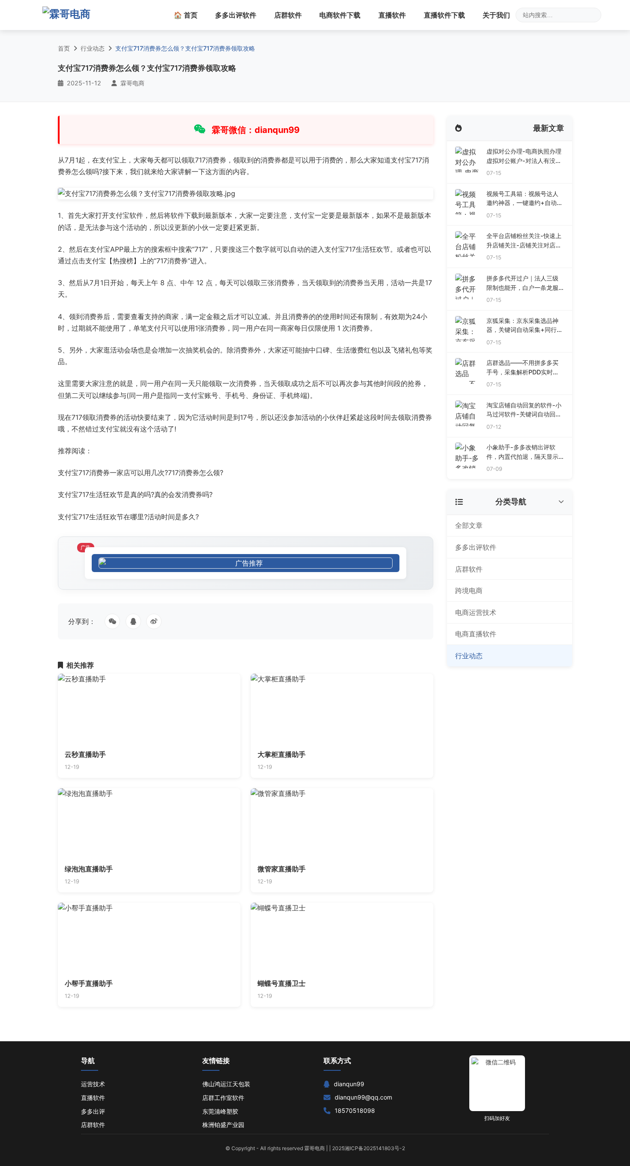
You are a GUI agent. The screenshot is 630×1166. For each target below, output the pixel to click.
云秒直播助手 (85, 754)
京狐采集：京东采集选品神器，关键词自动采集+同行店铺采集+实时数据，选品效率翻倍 (524, 325)
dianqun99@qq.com (363, 1097)
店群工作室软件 (223, 1097)
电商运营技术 (475, 612)
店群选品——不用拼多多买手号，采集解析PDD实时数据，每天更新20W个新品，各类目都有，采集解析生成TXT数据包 (523, 368)
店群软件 (288, 15)
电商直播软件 (475, 634)
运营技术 (93, 1084)
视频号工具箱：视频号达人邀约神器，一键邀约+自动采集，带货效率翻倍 (524, 199)
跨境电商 (469, 590)
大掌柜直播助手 (282, 754)
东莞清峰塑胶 (220, 1111)
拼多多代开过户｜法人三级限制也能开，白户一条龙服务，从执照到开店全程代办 (522, 283)
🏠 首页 (186, 15)
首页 (64, 48)
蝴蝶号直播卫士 (282, 983)
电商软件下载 (339, 15)
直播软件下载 (444, 15)
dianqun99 (349, 1084)
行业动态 (93, 48)
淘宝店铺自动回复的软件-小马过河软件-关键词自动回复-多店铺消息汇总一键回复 (523, 410)
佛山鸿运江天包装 (226, 1084)
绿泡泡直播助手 (89, 869)
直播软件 (392, 15)
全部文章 (469, 525)
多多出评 (93, 1111)
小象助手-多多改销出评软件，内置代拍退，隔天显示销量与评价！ (522, 452)
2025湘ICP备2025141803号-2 (368, 1148)
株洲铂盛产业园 (223, 1124)
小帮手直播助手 (89, 983)
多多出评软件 (235, 15)
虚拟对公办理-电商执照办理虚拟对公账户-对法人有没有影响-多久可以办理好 (523, 156)
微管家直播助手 (282, 869)
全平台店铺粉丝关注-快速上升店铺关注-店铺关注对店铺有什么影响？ (523, 241)
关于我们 (496, 15)
